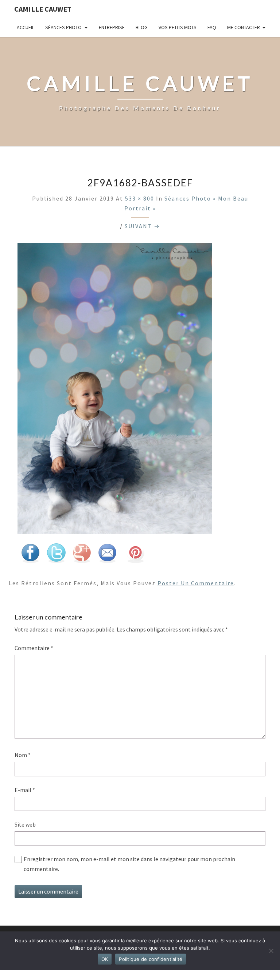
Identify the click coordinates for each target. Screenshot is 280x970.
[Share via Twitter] (56, 555)
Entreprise (112, 27)
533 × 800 (139, 198)
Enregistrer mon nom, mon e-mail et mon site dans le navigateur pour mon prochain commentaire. (129, 863)
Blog (142, 27)
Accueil (25, 27)
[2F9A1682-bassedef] (115, 390)
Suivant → (142, 226)
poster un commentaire (196, 583)
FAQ (211, 27)
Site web (25, 824)
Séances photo (63, 27)
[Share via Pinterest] (135, 555)
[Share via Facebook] (30, 555)
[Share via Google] (81, 555)
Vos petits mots (178, 27)
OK (104, 959)
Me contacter (243, 27)
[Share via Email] (107, 555)
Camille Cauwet (42, 8)
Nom (23, 755)
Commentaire (34, 648)
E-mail (25, 789)
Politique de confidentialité (150, 959)
